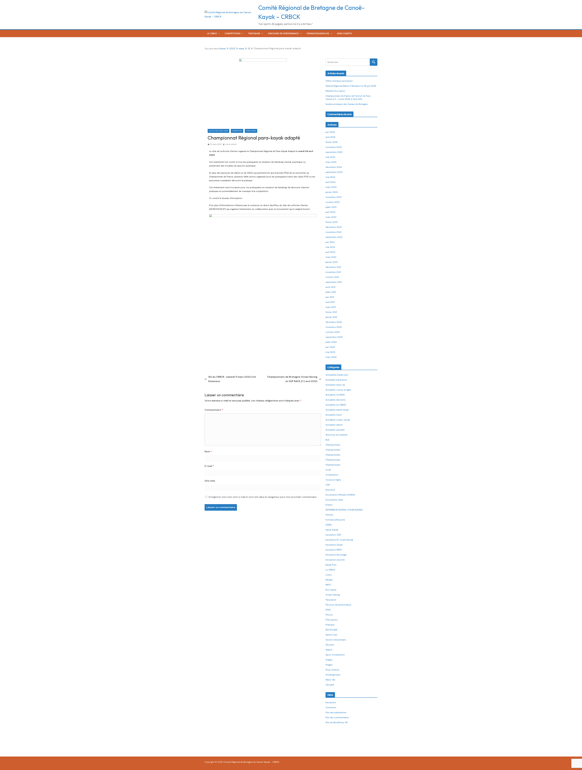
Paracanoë (331, 599)
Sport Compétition (335, 654)
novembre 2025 (334, 147)
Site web (210, 480)
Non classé (331, 589)
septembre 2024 (334, 172)
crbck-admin (231, 144)
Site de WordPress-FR (337, 722)
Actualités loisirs (334, 414)
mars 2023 (331, 217)
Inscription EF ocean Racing (339, 539)
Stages (329, 659)
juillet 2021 (331, 292)
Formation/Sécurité (335, 519)
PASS (328, 609)
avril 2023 (330, 212)
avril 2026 (330, 137)
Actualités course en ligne (338, 389)
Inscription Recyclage (336, 554)
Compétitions (233, 33)
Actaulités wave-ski (335, 384)
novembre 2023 (333, 197)
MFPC (328, 584)
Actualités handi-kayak (218, 131)
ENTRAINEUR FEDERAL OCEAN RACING (344, 509)
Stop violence (332, 669)
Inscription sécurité (335, 559)
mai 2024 (330, 177)
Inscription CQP (333, 534)
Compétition (237, 131)
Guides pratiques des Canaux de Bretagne (347, 104)
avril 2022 (330, 252)
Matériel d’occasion (335, 91)
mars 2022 (331, 257)
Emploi (329, 504)
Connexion (331, 707)
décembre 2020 (334, 322)
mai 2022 (330, 247)
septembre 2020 (334, 337)
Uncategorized (333, 674)
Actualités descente (336, 399)
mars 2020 (331, 357)
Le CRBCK (212, 33)
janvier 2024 (332, 192)
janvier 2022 (332, 262)
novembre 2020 (334, 327)
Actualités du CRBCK (336, 404)
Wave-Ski (330, 679)
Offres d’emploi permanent (339, 81)
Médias (329, 579)
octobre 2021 (332, 277)
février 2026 (332, 142)
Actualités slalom (334, 424)
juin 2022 (330, 242)
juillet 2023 (331, 207)
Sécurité (330, 644)
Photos (329, 614)
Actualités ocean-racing (338, 419)
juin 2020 (330, 347)
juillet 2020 (331, 342)
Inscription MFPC (334, 549)
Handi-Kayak (251, 131)
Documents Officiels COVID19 (340, 494)
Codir (328, 469)
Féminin (329, 514)
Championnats (333, 444)
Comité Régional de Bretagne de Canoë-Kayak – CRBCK (251, 762)
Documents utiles (334, 499)
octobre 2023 (333, 202)
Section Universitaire (336, 639)
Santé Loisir (331, 634)
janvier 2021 (331, 317)
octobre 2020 (333, 332)
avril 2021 (330, 302)
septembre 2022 (334, 237)
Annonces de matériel (336, 434)
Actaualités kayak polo (337, 374)
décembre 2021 (333, 267)
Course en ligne (333, 479)
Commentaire (214, 409)
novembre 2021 (333, 272)
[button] (218, 33)
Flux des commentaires (337, 717)
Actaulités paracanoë (336, 379)
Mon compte (344, 33)
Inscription (331, 702)
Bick (327, 439)
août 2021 (330, 287)
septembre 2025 (334, 152)
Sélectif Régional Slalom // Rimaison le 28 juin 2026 (351, 86)
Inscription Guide (334, 544)
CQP (328, 484)
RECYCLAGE (331, 629)
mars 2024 (331, 187)
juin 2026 (330, 132)
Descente (330, 489)
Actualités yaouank (335, 429)
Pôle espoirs (332, 619)
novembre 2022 (333, 232)
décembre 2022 (334, 227)
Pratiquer (254, 33)
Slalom (329, 649)
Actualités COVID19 (335, 394)
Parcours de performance (283, 33)
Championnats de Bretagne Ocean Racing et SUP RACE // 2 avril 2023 (292, 379)
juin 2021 (330, 297)
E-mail (209, 466)
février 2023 (332, 222)
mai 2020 (330, 352)
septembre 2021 (334, 282)
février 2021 (331, 312)
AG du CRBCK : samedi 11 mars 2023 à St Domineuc (232, 379)
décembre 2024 (334, 167)
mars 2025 (331, 162)
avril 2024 (331, 182)
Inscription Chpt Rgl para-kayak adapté (263, 198)
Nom (208, 451)
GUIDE (329, 524)
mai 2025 (330, 157)
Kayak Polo (331, 564)
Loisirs (329, 574)
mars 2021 (331, 307)
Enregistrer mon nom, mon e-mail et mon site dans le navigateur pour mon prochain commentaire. (263, 497)
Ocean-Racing (333, 594)
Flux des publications (336, 712)
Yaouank (330, 684)
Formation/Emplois (318, 33)
